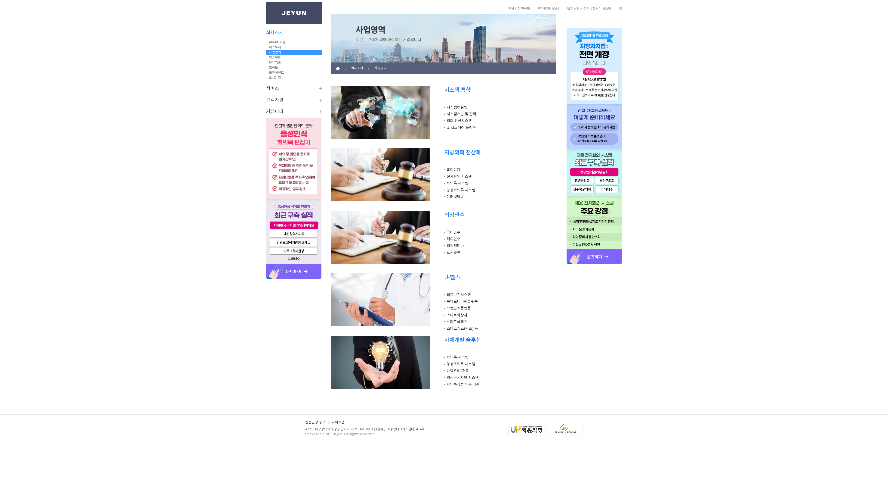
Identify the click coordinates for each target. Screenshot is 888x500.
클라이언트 (276, 73)
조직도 (273, 68)
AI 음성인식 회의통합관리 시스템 (589, 9)
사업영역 (275, 52)
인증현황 (275, 57)
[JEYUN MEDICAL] (564, 429)
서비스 (272, 88)
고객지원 (275, 100)
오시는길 (275, 78)
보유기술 (275, 63)
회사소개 (275, 33)
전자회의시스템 (548, 9)
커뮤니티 (275, 112)
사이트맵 (338, 422)
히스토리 (275, 47)
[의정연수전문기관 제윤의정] (526, 429)
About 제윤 (277, 42)
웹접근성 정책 (315, 422)
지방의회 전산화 (519, 9)
